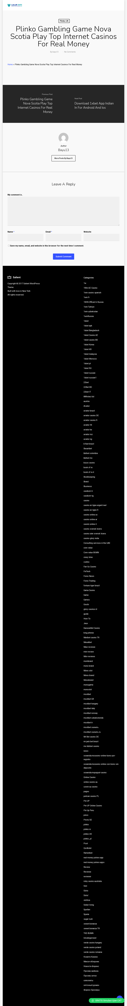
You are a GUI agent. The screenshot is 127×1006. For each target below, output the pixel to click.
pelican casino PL (91, 796)
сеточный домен (91, 985)
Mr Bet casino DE (91, 737)
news (86, 751)
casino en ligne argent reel (95, 505)
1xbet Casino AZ (91, 335)
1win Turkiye (89, 307)
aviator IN (88, 425)
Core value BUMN (91, 552)
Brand (86, 481)
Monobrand (88, 680)
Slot (85, 886)
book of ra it (89, 472)
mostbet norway (91, 713)
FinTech (87, 571)
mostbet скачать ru (92, 732)
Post (86, 843)
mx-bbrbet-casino (91, 746)
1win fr (87, 297)
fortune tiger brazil (92, 585)
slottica (87, 900)
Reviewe (87, 872)
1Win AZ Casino (90, 288)
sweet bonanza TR (92, 928)
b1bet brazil (89, 444)
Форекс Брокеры (92, 990)
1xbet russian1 (90, 377)
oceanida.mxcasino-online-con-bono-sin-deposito (101, 766)
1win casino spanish (92, 292)
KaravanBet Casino (92, 628)
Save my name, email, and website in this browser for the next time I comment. (47, 246)
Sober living (89, 905)
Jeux (86, 623)
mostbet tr (88, 722)
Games (87, 600)
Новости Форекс (91, 966)
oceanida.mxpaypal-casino (95, 772)
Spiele (86, 914)
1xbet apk (88, 326)
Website (87, 232)
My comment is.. (15, 195)
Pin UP (87, 801)
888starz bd (89, 396)
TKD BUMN (88, 933)
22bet (86, 382)
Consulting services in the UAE (97, 543)
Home (10, 64)
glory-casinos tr (90, 609)
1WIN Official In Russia (93, 302)
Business (88, 486)
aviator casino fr (90, 420)
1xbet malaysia (90, 354)
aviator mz (88, 434)
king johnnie (89, 633)
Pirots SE (88, 820)
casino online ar (90, 519)
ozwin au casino (90, 787)
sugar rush (88, 919)
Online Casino (89, 777)
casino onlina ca (90, 515)
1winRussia (89, 316)
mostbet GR (89, 699)
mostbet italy (89, 708)
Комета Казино (91, 957)
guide (86, 614)
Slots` (86, 895)
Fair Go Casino (90, 566)
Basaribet (88, 448)
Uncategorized (90, 938)
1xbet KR (88, 349)
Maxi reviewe (89, 647)
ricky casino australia (93, 881)
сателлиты (88, 980)
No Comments (70, 52)
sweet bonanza (90, 924)
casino (86, 500)
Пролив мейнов (91, 971)
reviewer (87, 876)
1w (85, 283)
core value (88, 548)
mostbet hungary (91, 703)
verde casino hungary (93, 942)
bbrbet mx (88, 458)
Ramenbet (88, 853)
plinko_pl (88, 839)
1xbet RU (88, 368)
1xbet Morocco (90, 359)
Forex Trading (89, 581)
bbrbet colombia (91, 453)
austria (86, 401)
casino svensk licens (93, 529)
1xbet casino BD (91, 340)
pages (86, 791)
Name (11, 232)
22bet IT (87, 392)
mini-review (89, 652)
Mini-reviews (89, 656)
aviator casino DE (91, 415)
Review (87, 867)
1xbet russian (89, 373)
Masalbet (88, 642)
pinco (86, 815)
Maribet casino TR (91, 637)
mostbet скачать (91, 727)
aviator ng (88, 439)
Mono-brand (89, 675)
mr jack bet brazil (91, 741)
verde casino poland (92, 947)
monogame (88, 685)
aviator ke (88, 429)
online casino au (90, 782)
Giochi (86, 604)
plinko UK (64, 21)
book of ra (88, 467)
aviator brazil (89, 411)
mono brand (89, 666)
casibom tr (88, 491)
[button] (107, 1000)
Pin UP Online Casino (93, 805)
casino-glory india (91, 538)
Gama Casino (89, 590)
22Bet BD (88, 387)
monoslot (88, 689)
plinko (86, 824)
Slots (86, 890)
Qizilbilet (87, 848)
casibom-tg (89, 496)
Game (86, 595)
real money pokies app (93, 857)
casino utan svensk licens (95, 533)
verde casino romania (93, 952)
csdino (86, 562)
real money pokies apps (94, 862)
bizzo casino (89, 463)
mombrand (88, 661)
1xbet (86, 321)
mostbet (87, 694)
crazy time (88, 557)
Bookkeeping (89, 477)
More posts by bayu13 (63, 158)
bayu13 (55, 52)
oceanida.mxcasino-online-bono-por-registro (99, 757)
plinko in (87, 829)
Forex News (89, 576)
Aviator (87, 406)
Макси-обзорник (91, 961)
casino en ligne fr (91, 510)
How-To (87, 618)
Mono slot (88, 670)
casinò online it (90, 524)
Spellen (87, 909)
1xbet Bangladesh (91, 330)
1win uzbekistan (91, 311)
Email (49, 232)
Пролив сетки (90, 976)
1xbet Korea (89, 344)
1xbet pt (87, 363)
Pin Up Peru (89, 810)
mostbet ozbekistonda (93, 718)
